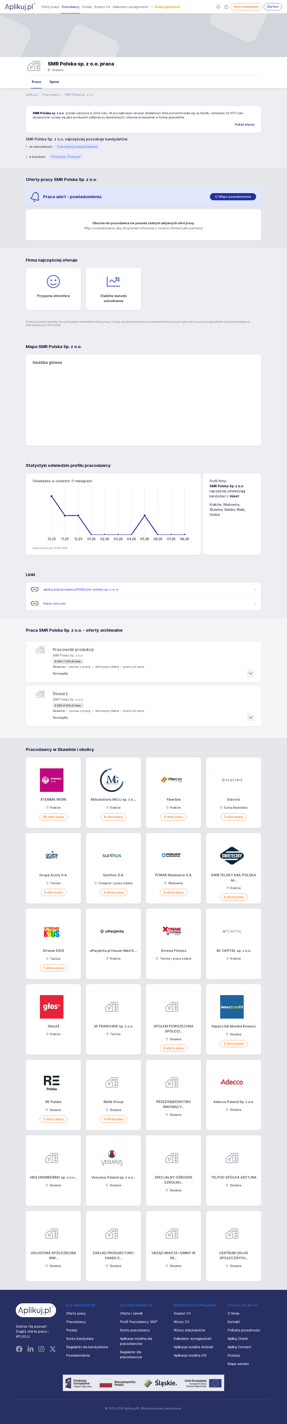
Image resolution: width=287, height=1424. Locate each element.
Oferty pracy (50, 7)
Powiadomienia (78, 1355)
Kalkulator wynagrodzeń (130, 7)
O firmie (233, 1313)
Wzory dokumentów (189, 1330)
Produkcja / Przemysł (65, 157)
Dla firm (272, 6)
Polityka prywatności (244, 1330)
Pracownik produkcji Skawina (77, 146)
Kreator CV (102, 7)
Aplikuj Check (238, 1338)
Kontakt (234, 1322)
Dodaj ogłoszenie (167, 7)
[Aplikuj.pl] (36, 1310)
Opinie (54, 82)
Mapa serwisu (238, 1364)
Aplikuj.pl (32, 94)
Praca (36, 82)
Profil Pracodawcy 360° (139, 1322)
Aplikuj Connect (239, 1347)
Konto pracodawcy (135, 1330)
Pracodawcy (70, 7)
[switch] (233, 196)
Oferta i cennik (131, 1313)
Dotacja (234, 1355)
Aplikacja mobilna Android (193, 1347)
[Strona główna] (20, 6)
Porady (87, 7)
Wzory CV (182, 1322)
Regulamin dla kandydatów (87, 1347)
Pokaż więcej (244, 124)
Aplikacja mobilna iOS (190, 1355)
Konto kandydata (246, 6)
